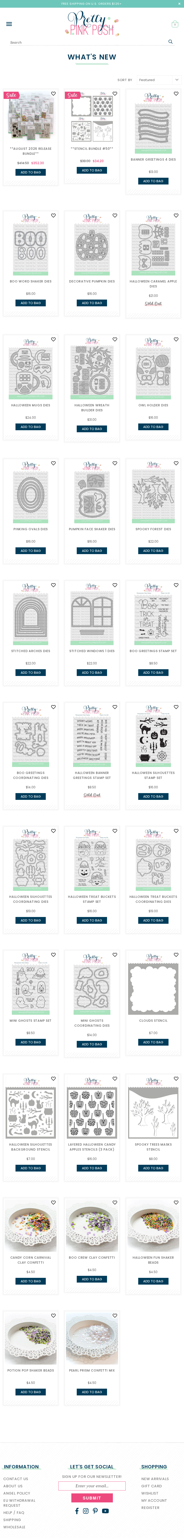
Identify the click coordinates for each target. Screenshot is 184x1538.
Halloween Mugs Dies (30, 405)
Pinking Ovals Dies (30, 529)
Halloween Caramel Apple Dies (153, 284)
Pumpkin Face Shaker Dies (92, 529)
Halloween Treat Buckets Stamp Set (92, 899)
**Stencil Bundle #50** (92, 148)
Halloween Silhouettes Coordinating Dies (30, 899)
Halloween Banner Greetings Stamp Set (92, 775)
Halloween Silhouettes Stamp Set (153, 775)
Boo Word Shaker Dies (31, 281)
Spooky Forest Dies (153, 529)
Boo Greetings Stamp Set (153, 651)
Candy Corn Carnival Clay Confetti (30, 1260)
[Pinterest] (95, 1511)
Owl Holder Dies (153, 405)
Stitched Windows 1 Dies (92, 651)
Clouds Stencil (153, 1020)
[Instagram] (86, 1511)
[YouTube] (105, 1511)
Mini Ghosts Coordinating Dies (92, 1023)
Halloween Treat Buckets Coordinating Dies (153, 899)
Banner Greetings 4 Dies (153, 159)
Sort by (125, 79)
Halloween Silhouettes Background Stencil (30, 1147)
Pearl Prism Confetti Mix (92, 1370)
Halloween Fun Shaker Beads (153, 1260)
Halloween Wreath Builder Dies (92, 407)
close (179, 4)
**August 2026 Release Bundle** (31, 151)
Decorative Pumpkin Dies (92, 281)
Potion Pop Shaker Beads (30, 1370)
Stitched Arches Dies (30, 651)
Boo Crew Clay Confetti (92, 1257)
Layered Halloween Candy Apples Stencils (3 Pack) (92, 1147)
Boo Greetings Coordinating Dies (30, 775)
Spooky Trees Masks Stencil (153, 1147)
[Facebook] (77, 1511)
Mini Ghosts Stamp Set (31, 1020)
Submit (92, 1498)
